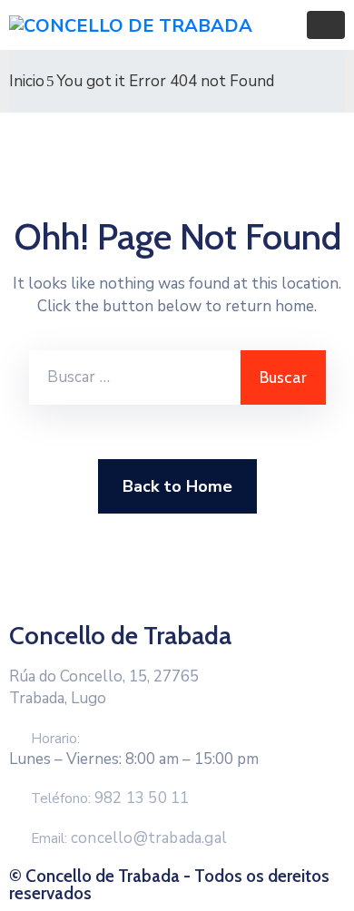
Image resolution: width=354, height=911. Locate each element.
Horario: (55, 739)
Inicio (26, 81)
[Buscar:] (135, 377)
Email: (129, 838)
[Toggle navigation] (326, 25)
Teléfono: (110, 798)
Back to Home (177, 486)
